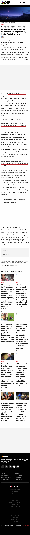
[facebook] (14, 466)
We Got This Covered (15, 502)
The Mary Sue (15, 513)
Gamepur (15, 493)
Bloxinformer (15, 519)
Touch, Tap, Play (15, 515)
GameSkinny (15, 508)
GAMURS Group (25, 525)
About (3, 473)
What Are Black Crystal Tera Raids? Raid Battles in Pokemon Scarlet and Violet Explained (14, 163)
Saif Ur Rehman (5, 387)
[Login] (27, 2)
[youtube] (17, 466)
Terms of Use (18, 479)
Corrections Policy (6, 475)
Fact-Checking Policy (7, 477)
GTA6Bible (15, 521)
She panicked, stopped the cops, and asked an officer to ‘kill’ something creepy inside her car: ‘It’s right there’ (21, 411)
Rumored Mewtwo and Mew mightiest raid (14, 199)
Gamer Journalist (15, 506)
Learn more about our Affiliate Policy (9, 265)
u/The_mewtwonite (10, 201)
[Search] (21, 2)
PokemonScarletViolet (10, 202)
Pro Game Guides (15, 489)
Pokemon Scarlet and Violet (9, 172)
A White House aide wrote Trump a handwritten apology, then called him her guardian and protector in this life (7, 411)
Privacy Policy (5, 479)
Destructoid (15, 504)
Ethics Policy (18, 475)
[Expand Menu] (24, 2)
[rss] (2, 466)
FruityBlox (15, 517)
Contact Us (18, 473)
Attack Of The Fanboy (15, 496)
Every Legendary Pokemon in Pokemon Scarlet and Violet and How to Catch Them (13, 125)
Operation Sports (15, 511)
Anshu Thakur (5, 308)
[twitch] (6, 466)
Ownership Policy (20, 477)
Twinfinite (15, 491)
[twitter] (10, 466)
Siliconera (15, 500)
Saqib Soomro (19, 385)
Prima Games (15, 498)
